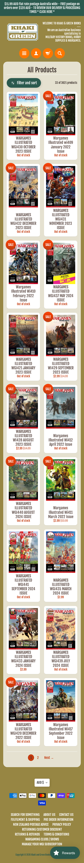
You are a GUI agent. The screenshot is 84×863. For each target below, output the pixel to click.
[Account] (36, 53)
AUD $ (40, 782)
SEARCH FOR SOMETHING (25, 815)
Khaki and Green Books (40, 854)
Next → (49, 758)
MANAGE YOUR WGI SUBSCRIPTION (42, 844)
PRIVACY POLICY (61, 824)
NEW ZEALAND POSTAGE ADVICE (31, 824)
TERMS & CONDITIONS (56, 834)
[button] (24, 83)
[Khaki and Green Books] (22, 32)
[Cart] (48, 53)
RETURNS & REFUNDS (27, 834)
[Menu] (24, 53)
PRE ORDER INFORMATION (58, 820)
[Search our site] (60, 53)
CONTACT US (66, 815)
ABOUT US (49, 815)
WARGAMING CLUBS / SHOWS (42, 839)
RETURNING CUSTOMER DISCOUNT (42, 829)
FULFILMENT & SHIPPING (25, 820)
